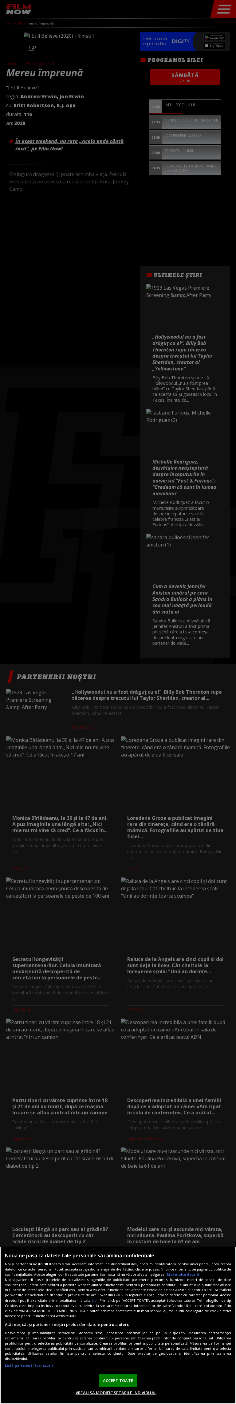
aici (94, 1300)
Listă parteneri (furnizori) (29, 1365)
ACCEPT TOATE (118, 1380)
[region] (118, 1325)
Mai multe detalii (183, 1274)
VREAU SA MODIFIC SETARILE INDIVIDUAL (116, 1392)
